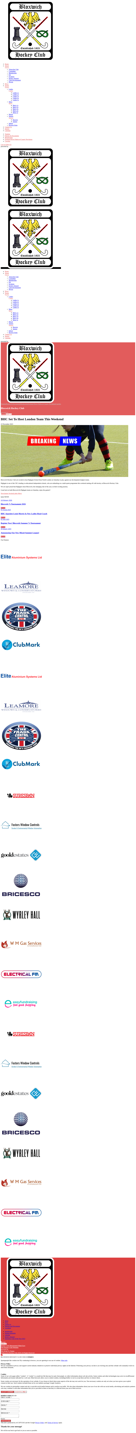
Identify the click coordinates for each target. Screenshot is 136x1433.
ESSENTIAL (20, 1392)
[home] (31, 268)
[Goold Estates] (21, 869)
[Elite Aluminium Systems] (21, 571)
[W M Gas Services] (21, 959)
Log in (3, 144)
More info (64, 1360)
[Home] (31, 60)
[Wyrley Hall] (21, 929)
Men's (20, 493)
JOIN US (8, 144)
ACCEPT (7, 1392)
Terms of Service (52, 1423)
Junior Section (8, 493)
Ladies (15, 493)
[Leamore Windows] (21, 601)
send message (6, 1421)
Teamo (12, 1351)
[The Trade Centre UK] (21, 631)
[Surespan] (21, 810)
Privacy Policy (39, 1423)
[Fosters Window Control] (21, 839)
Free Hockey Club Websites (9, 1347)
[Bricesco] (21, 899)
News (2, 493)
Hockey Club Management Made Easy (13, 1346)
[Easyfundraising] (21, 1018)
